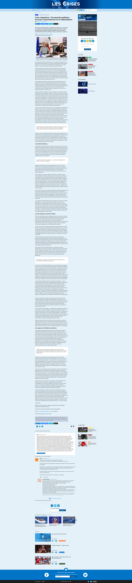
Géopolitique (90, 64)
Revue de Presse (62, 540)
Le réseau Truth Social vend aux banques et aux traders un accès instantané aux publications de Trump (92, 59)
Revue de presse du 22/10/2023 (59, 534)
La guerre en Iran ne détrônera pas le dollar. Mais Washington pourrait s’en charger (92, 430)
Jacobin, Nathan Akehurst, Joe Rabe (45, 34)
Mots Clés (50, 10)
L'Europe (39, 12)
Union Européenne (91, 91)
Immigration (38, 21)
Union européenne (44, 21)
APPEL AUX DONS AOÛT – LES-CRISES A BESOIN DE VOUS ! (92, 444)
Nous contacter (37, 581)
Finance (89, 57)
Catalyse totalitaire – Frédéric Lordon (60, 545)
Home (36, 12)
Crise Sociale (62, 563)
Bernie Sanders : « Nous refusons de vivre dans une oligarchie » (61, 557)
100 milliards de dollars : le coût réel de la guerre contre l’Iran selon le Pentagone (92, 67)
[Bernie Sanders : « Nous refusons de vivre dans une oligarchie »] (43, 560)
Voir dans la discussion (41, 453)
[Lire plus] (51, 420)
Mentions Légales (64, 581)
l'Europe (49, 515)
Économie (90, 427)
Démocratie (62, 552)
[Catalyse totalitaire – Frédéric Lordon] (43, 549)
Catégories (44, 10)
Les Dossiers (37, 10)
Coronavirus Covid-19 (92, 84)
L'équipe (43, 581)
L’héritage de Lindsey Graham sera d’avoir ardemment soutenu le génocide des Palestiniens (92, 74)
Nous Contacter (57, 10)
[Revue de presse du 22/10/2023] (43, 537)
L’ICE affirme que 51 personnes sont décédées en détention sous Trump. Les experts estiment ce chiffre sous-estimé (92, 437)
